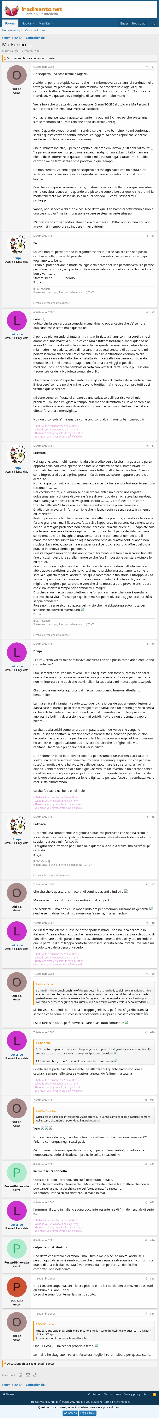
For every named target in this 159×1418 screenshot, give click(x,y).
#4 (153, 446)
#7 (153, 884)
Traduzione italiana (100, 1401)
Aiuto (146, 1394)
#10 (152, 1032)
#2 (153, 236)
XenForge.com (122, 1401)
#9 (153, 974)
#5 (153, 644)
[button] (34, 23)
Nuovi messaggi (12, 30)
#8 (153, 923)
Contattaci (94, 1394)
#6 (153, 817)
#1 (153, 67)
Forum (10, 23)
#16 (152, 1313)
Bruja (16, 258)
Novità (26, 23)
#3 (153, 312)
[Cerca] (153, 23)
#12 (152, 1164)
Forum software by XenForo (59, 1401)
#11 (152, 1100)
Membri (44, 23)
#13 (152, 1202)
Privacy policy (132, 1394)
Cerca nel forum (35, 30)
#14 (152, 1240)
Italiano (11, 1394)
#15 (152, 1278)
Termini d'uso (112, 1394)
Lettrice (17, 334)
